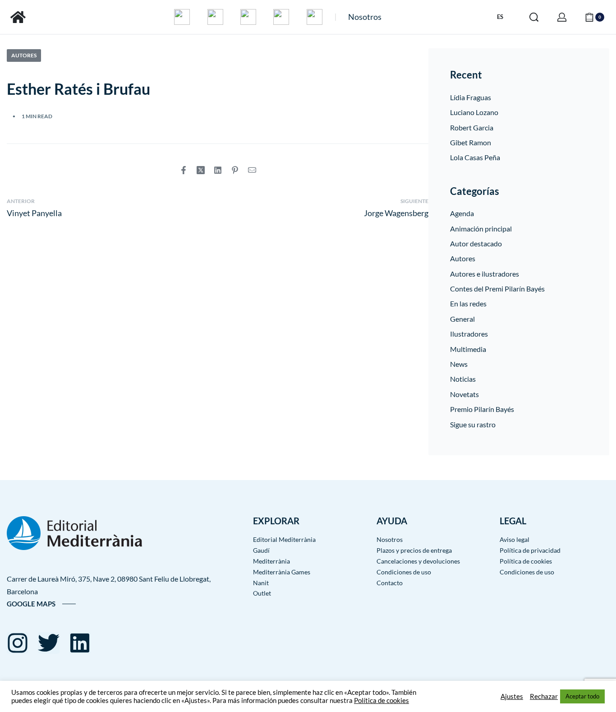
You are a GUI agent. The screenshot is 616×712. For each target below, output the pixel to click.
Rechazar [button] (544, 696)
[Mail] (252, 170)
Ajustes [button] (512, 696)
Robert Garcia (471, 127)
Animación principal (481, 228)
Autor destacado (476, 243)
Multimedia (468, 349)
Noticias (463, 378)
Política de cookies (381, 700)
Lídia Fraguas (470, 97)
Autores (24, 55)
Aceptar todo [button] (582, 696)
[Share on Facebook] (183, 170)
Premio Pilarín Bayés (482, 409)
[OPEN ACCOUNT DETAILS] (562, 17)
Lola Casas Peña (475, 157)
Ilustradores (469, 333)
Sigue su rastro (473, 424)
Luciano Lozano (474, 112)
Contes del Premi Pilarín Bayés (497, 288)
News (459, 364)
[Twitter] (49, 643)
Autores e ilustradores (484, 273)
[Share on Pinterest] (235, 170)
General (462, 318)
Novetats (464, 394)
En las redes (468, 303)
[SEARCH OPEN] (534, 17)
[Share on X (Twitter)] (201, 170)
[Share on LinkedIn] (218, 170)
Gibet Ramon (470, 142)
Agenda (462, 213)
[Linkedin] (80, 643)
